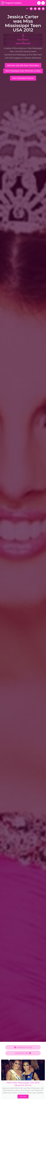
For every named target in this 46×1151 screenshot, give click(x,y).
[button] (39, 3)
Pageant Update (13, 3)
